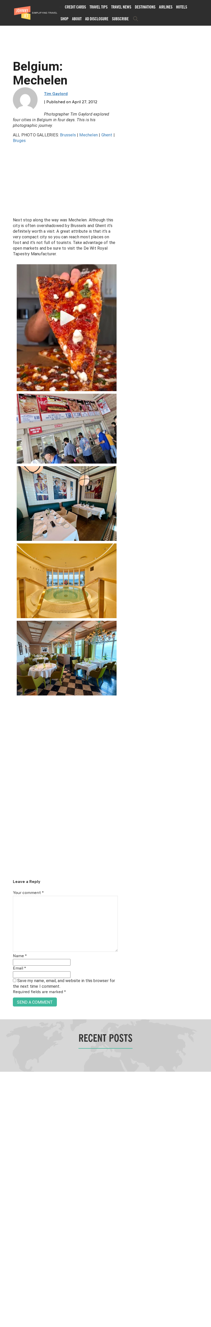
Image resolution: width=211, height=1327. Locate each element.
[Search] (135, 19)
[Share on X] (6, 658)
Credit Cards (75, 7)
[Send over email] (6, 681)
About (77, 18)
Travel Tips (99, 7)
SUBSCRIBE (120, 18)
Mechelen (89, 135)
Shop (64, 18)
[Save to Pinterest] (6, 669)
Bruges (19, 140)
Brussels (68, 135)
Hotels (181, 7)
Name (20, 956)
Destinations (145, 7)
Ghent (107, 135)
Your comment (28, 893)
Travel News (121, 7)
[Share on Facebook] (6, 646)
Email (19, 968)
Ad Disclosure (96, 18)
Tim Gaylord (56, 94)
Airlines (165, 7)
